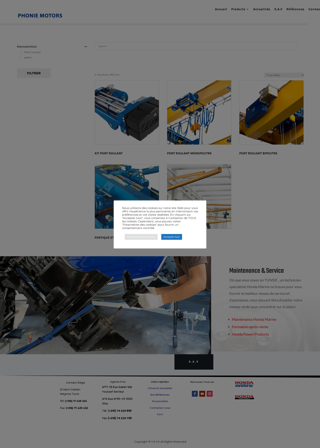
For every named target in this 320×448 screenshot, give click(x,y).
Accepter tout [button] (172, 236)
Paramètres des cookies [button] (141, 236)
